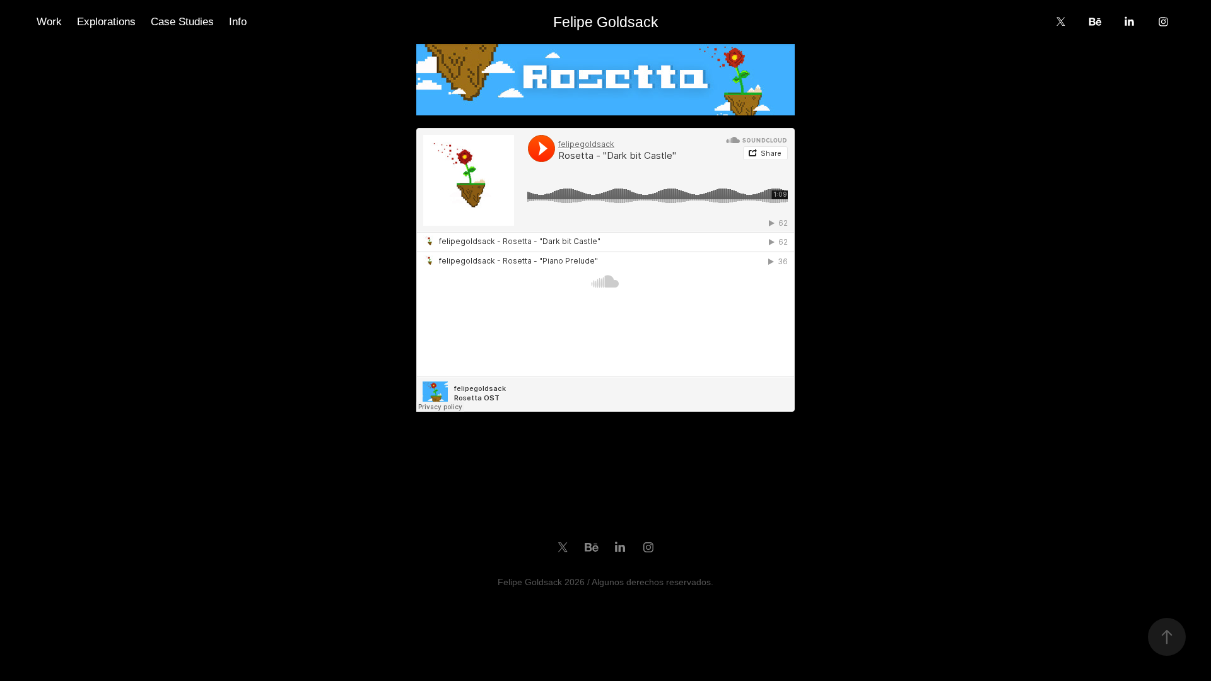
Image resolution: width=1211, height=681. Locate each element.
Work (49, 22)
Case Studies (182, 22)
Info (238, 22)
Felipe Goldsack (605, 22)
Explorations (106, 22)
